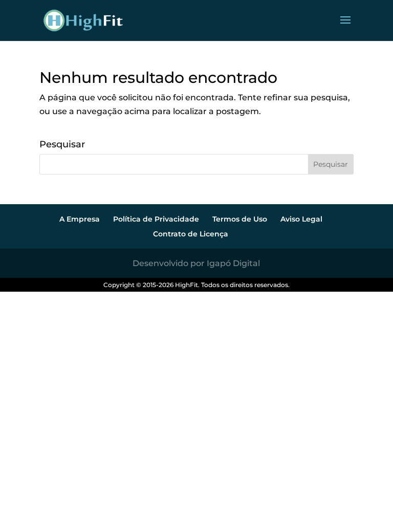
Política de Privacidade (156, 219)
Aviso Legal (301, 219)
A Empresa (79, 219)
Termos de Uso (239, 219)
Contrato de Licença (190, 233)
